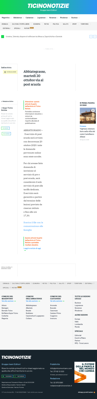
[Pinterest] (53, 269)
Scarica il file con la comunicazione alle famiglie (33, 226)
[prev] (91, 36)
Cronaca (83, 126)
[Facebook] (42, 269)
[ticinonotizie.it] (48, 6)
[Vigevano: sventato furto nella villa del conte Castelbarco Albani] (88, 116)
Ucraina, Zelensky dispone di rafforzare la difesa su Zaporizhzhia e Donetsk (34, 36)
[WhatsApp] (58, 269)
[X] (48, 269)
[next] (94, 36)
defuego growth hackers (85, 392)
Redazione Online (8, 101)
